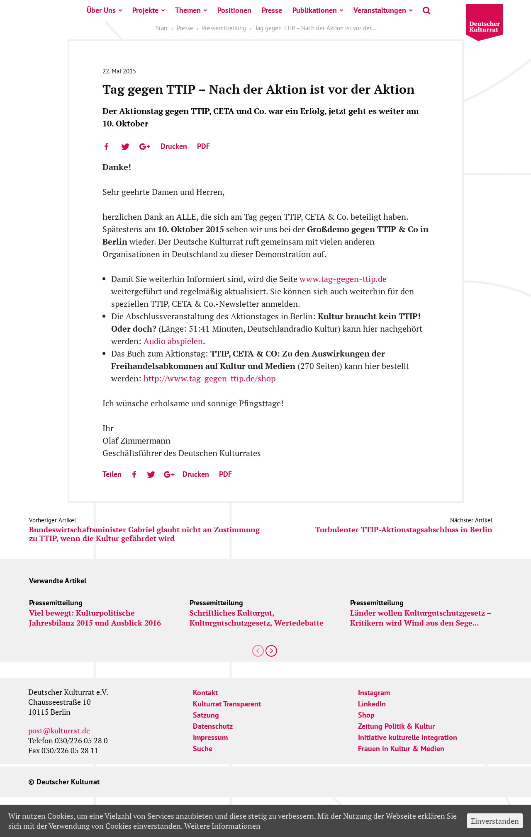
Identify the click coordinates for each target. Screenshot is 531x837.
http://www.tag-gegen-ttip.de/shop (209, 378)
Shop (366, 715)
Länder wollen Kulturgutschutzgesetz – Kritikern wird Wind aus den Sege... (420, 618)
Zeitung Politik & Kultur (396, 726)
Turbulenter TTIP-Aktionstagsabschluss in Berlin (403, 529)
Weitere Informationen (222, 826)
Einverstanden (495, 821)
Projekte (145, 10)
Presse (272, 10)
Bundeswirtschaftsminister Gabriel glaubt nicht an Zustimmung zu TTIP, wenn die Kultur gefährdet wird (144, 534)
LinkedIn (372, 703)
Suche (202, 748)
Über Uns (101, 10)
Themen (188, 10)
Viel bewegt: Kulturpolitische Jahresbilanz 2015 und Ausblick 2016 (95, 618)
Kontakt (205, 692)
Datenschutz (213, 726)
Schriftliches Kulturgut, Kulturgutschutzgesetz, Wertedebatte (257, 618)
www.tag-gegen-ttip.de (343, 278)
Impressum (210, 737)
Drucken (174, 146)
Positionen (234, 10)
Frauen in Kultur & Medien (401, 748)
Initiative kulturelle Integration (407, 737)
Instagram (374, 692)
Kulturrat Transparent (227, 703)
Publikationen (314, 10)
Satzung (206, 715)
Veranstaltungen (379, 10)
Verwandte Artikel (57, 580)
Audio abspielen (173, 341)
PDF (203, 146)
